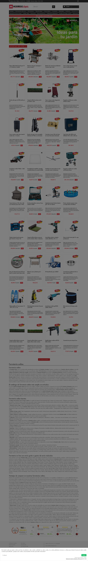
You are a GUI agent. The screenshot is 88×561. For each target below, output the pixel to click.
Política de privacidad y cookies (80, 557)
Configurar (4, 555)
